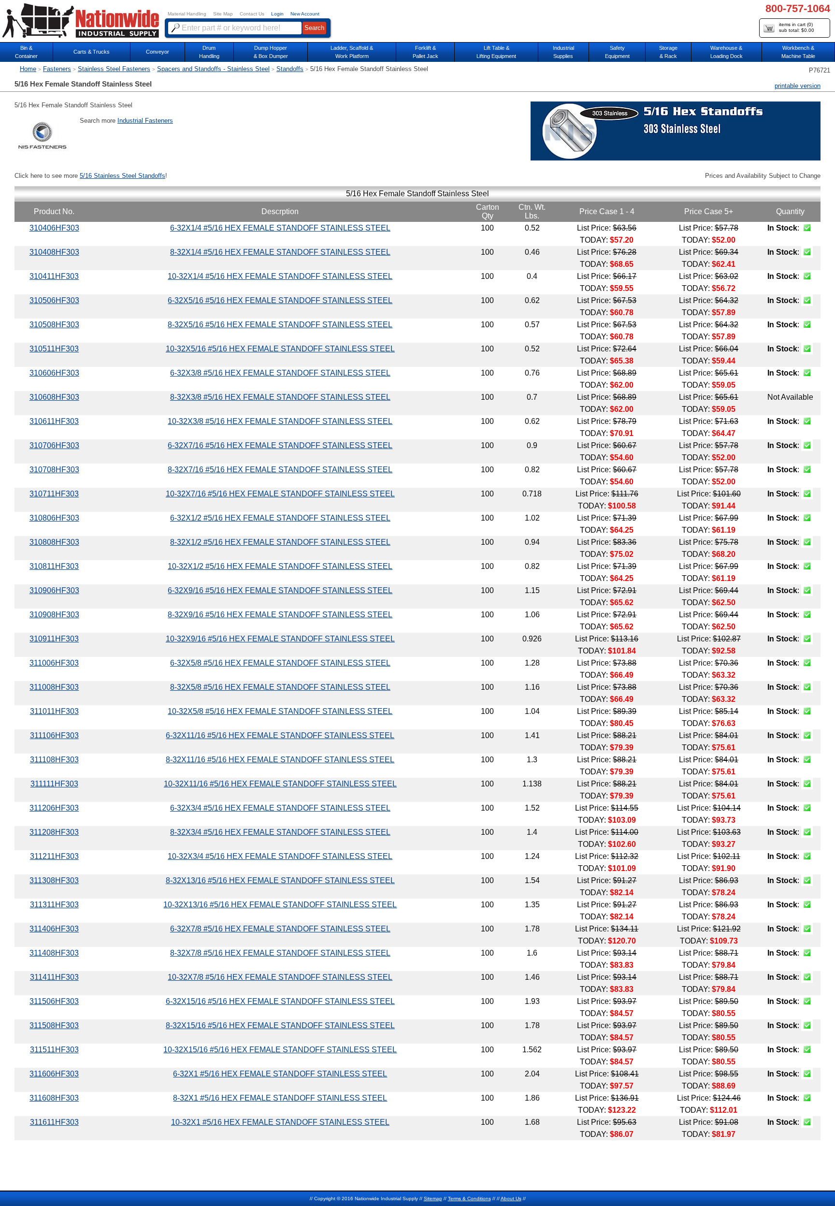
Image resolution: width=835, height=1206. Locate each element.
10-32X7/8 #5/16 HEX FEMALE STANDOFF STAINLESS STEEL (280, 977)
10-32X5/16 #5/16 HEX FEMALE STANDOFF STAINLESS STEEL (280, 349)
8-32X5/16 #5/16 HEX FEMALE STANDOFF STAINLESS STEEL (280, 324)
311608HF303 (54, 1098)
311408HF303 (54, 953)
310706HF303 (54, 445)
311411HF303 (54, 977)
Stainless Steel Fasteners (114, 69)
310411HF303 (54, 276)
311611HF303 (54, 1122)
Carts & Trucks (91, 52)
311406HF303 (54, 929)
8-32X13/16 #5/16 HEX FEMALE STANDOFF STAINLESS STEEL (280, 880)
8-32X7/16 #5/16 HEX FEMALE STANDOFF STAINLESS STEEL (280, 469)
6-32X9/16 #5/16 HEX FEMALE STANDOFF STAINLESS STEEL (280, 590)
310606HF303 (54, 373)
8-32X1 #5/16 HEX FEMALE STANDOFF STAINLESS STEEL (280, 1098)
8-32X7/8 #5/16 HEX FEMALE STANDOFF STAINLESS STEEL (280, 953)
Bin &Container (26, 52)
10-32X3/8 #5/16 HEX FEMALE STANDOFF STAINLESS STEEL (280, 421)
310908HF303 (54, 614)
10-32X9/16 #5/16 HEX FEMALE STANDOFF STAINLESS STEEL (280, 639)
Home (28, 69)
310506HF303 (54, 300)
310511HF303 (54, 349)
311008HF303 (54, 687)
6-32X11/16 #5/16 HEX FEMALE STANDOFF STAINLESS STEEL (280, 735)
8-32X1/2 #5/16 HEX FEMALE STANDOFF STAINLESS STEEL (280, 542)
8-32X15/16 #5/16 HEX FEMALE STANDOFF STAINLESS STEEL (280, 1025)
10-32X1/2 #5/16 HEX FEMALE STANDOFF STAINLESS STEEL (280, 566)
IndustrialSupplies (563, 52)
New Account (304, 13)
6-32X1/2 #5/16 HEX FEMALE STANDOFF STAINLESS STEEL (280, 518)
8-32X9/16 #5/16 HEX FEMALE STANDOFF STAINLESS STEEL (280, 614)
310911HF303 (54, 639)
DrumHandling (209, 52)
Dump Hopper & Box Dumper (271, 52)
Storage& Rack (668, 52)
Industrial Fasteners (145, 120)
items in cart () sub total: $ (796, 27)
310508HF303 (54, 324)
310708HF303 (54, 469)
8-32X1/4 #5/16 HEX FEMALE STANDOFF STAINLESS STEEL (280, 252)
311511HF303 (54, 1050)
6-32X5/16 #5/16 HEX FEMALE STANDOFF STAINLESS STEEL (280, 300)
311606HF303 (54, 1074)
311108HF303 (54, 760)
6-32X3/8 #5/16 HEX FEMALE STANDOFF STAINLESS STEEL (280, 373)
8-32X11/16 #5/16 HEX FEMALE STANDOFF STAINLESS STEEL (280, 760)
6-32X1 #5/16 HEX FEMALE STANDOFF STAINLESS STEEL (280, 1074)
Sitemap (433, 1198)
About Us (511, 1198)
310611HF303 (54, 421)
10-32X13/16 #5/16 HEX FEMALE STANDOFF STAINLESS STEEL (280, 905)
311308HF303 (54, 880)
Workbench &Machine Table (798, 52)
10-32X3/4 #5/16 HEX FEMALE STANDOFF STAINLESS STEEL (280, 856)
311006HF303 (54, 663)
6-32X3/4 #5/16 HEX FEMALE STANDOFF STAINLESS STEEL (280, 808)
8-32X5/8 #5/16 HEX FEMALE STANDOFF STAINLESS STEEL (280, 687)
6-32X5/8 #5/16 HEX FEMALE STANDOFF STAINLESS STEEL (280, 663)
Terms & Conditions (469, 1198)
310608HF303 (54, 397)
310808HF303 (54, 542)
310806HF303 (54, 518)
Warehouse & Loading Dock (726, 52)
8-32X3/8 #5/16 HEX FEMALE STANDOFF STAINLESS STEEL (280, 397)
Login (277, 13)
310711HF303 (54, 494)
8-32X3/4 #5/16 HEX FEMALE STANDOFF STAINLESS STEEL (280, 832)
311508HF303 (54, 1025)
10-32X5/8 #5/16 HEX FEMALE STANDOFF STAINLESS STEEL (280, 711)
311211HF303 (54, 856)
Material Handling (187, 13)
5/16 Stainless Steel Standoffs (122, 175)
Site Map (223, 13)
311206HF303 (54, 808)
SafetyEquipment (617, 52)
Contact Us (252, 13)
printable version (798, 85)
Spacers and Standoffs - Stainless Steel (213, 69)
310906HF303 (54, 590)
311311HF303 (54, 905)
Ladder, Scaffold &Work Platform (352, 52)
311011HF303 (54, 711)
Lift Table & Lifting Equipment (496, 52)
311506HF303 (54, 1001)
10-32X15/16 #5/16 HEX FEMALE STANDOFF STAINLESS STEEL (280, 1050)
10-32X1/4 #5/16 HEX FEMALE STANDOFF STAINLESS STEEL (280, 276)
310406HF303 (54, 228)
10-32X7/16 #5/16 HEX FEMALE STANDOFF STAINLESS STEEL (280, 494)
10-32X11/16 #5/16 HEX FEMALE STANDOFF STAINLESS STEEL (280, 784)
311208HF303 (54, 832)
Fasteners (57, 69)
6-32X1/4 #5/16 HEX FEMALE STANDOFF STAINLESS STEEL (280, 228)
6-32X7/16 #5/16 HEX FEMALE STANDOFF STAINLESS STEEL (280, 445)
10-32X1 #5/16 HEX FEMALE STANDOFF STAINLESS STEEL (280, 1122)
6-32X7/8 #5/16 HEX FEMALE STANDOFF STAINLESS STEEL (280, 929)
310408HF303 (54, 252)
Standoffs (289, 69)
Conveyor (157, 52)
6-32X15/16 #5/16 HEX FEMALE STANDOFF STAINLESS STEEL (280, 1001)
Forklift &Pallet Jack (425, 52)
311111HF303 (54, 784)
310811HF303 (54, 566)
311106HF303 (54, 735)
